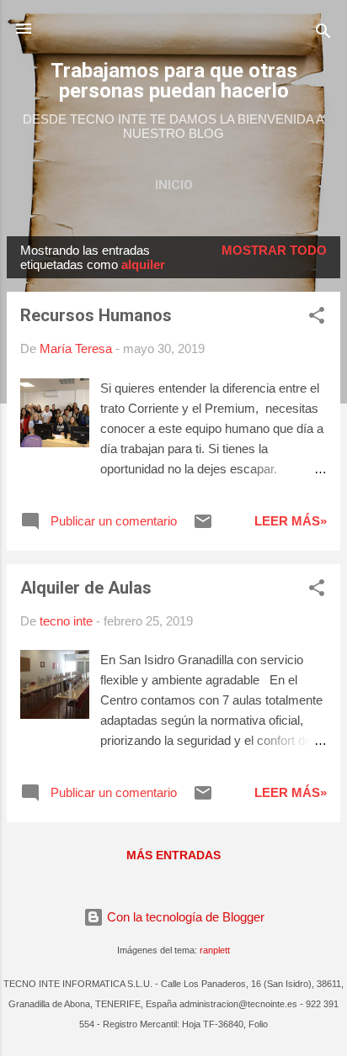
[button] (317, 318)
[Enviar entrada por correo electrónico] (203, 527)
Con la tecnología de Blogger (184, 917)
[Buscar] (323, 34)
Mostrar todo (274, 250)
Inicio (174, 185)
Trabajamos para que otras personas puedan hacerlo (174, 81)
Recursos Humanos (96, 315)
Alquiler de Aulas (86, 588)
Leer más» (290, 521)
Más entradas (173, 855)
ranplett (215, 950)
